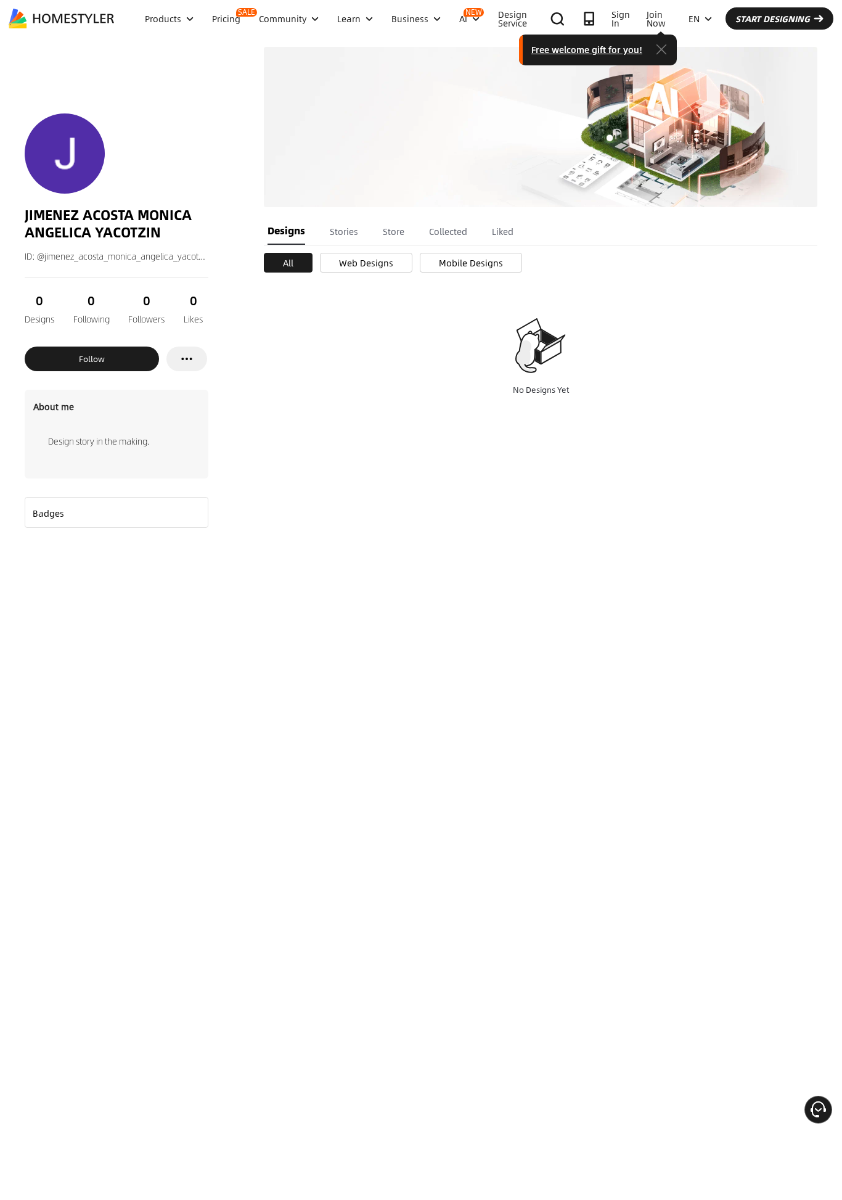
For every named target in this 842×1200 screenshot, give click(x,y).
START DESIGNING (772, 18)
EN (694, 18)
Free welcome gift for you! (586, 49)
